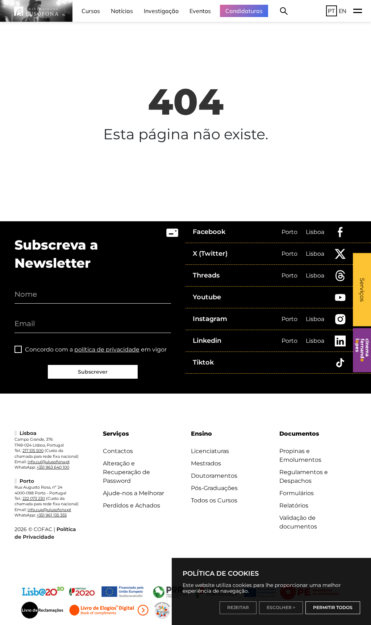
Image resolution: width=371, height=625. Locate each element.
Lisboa (315, 232)
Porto (289, 232)
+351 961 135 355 (52, 515)
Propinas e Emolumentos (300, 455)
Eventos (200, 11)
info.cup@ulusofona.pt (49, 509)
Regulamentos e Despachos (303, 476)
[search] (283, 11)
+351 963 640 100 (53, 467)
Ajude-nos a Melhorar (133, 493)
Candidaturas (244, 11)
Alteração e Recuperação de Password (126, 472)
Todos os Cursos (214, 500)
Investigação (161, 11)
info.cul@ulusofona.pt (49, 461)
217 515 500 (32, 450)
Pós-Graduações (214, 488)
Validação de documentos (298, 522)
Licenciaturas (210, 451)
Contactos (118, 451)
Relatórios (293, 505)
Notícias (122, 11)
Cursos (91, 11)
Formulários (296, 493)
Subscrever (93, 372)
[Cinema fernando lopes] (362, 350)
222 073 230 (33, 498)
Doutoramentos (214, 475)
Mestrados (206, 463)
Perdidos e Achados (131, 505)
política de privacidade (106, 349)
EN (342, 11)
